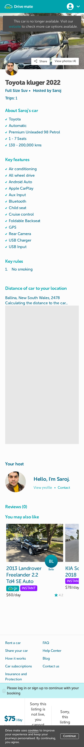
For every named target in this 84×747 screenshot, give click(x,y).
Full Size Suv (33, 90)
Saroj (56, 90)
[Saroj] (15, 481)
